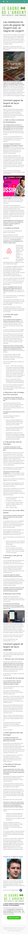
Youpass (14, 640)
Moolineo (8, 365)
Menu (7, 1)
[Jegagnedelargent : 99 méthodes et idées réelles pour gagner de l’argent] (14, 11)
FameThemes (18, 930)
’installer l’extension (11, 455)
